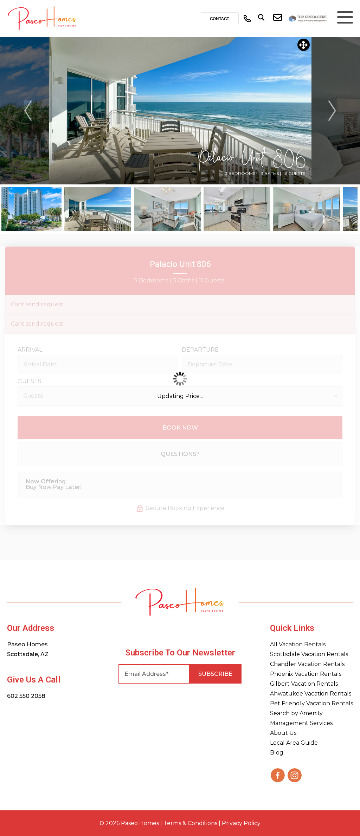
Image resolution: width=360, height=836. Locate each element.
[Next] (332, 110)
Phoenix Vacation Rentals (305, 674)
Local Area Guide (294, 742)
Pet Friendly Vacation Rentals (311, 703)
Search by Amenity (296, 713)
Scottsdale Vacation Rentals (309, 654)
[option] (180, 110)
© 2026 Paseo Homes (129, 823)
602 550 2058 (26, 696)
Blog (276, 752)
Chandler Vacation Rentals (307, 664)
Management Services (301, 723)
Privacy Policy (241, 823)
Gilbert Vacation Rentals (304, 683)
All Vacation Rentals (298, 644)
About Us (283, 733)
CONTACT (219, 19)
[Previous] (28, 110)
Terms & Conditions (190, 823)
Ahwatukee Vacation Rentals (310, 693)
